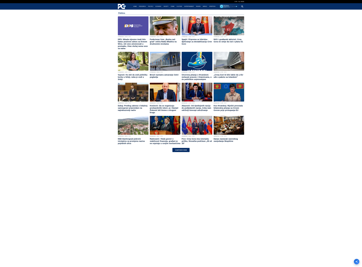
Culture (179, 6)
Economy (158, 6)
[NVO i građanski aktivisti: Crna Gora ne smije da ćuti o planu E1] (229, 25)
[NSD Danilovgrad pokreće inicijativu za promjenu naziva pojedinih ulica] (133, 125)
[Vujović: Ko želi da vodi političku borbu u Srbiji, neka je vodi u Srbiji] (133, 61)
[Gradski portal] (123, 6)
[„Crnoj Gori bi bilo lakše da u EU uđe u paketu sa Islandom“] (229, 61)
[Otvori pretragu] (242, 6)
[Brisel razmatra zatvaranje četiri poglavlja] (165, 61)
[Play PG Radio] (221, 6)
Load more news (181, 150)
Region (198, 6)
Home (135, 6)
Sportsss (212, 6)
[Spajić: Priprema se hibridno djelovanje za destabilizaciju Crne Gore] (197, 25)
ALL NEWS (241, 1)
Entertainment (189, 6)
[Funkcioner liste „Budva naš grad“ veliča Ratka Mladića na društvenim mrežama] (165, 25)
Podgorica (142, 6)
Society (166, 6)
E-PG (236, 1)
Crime (172, 6)
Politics (150, 6)
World (205, 6)
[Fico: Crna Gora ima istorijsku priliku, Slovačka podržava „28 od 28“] (197, 125)
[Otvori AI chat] (356, 261)
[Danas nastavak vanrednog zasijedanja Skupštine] (229, 125)
